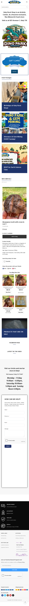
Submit (8, 446)
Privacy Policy (21, 562)
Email (6, 422)
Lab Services (3, 538)
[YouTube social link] (10, 595)
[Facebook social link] (2, 595)
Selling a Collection (20, 538)
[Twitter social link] (5, 595)
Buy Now (14, 71)
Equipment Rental (5, 547)
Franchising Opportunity (21, 536)
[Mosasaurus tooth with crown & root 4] (8, 280)
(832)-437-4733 (10, 513)
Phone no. (7, 416)
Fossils (6, 226)
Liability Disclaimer (5, 545)
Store (3, 226)
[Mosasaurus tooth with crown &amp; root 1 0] (14, 203)
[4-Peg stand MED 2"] (21, 301)
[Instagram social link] (8, 595)
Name (6, 410)
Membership (3, 536)
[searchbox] (14, 7)
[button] (27, 2)
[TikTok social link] (13, 595)
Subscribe (14, 570)
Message (6, 429)
